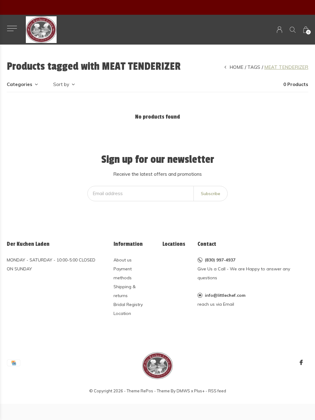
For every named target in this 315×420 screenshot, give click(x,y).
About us (123, 260)
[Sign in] (279, 29)
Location (122, 313)
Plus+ (199, 390)
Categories (19, 84)
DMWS (183, 390)
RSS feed (217, 390)
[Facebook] (301, 362)
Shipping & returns (125, 291)
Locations (173, 244)
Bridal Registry (128, 304)
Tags (253, 67)
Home (236, 67)
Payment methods (123, 273)
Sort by (61, 84)
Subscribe (210, 193)
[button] (11, 28)
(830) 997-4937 (220, 260)
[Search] (293, 29)
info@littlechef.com (225, 295)
